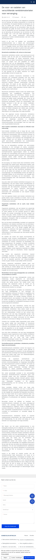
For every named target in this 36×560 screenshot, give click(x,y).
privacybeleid (5, 554)
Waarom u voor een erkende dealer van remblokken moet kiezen (10, 546)
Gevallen (32, 535)
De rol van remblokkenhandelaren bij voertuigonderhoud (27, 546)
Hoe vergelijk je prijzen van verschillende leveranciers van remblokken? (27, 543)
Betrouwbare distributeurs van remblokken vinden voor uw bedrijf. (11, 539)
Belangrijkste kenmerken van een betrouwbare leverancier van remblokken (10, 543)
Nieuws (26, 535)
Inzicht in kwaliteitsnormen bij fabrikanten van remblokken (27, 539)
